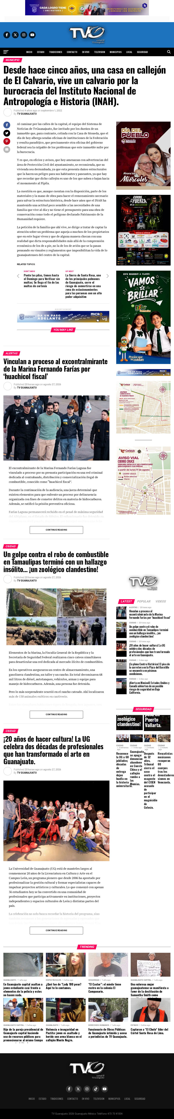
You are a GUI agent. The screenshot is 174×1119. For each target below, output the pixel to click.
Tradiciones (55, 52)
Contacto (72, 52)
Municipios (115, 52)
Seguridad (142, 52)
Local (129, 52)
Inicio (29, 52)
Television (99, 52)
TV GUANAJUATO (27, 113)
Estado (40, 52)
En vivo (85, 52)
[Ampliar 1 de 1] (166, 199)
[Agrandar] (166, 126)
